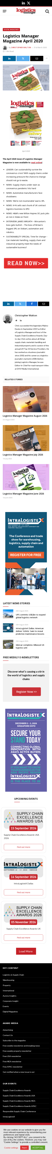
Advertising (8, 1030)
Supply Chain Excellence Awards (17, 1090)
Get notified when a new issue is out (19, 1072)
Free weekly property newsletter (17, 1051)
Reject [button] (24, 1148)
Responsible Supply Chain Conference (19, 1111)
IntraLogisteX (9, 1116)
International (8, 990)
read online (36, 162)
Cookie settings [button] (11, 1148)
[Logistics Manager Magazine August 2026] (26, 399)
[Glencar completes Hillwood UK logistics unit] (8, 644)
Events (6, 1006)
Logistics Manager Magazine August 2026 (25, 415)
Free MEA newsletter (12, 1061)
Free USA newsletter (12, 1056)
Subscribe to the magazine (14, 1040)
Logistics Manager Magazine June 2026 (23, 493)
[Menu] (4, 11)
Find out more (23, 847)
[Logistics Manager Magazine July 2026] (26, 438)
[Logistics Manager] (26, 11)
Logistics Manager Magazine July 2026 (23, 454)
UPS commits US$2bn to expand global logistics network (30, 616)
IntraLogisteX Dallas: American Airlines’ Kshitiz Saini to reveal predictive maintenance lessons (30, 631)
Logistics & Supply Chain (13, 975)
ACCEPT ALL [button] (37, 1148)
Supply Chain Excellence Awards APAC (19, 1106)
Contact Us (8, 1035)
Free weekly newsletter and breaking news (21, 1046)
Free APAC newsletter (12, 1067)
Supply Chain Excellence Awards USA (19, 1095)
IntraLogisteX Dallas (23, 883)
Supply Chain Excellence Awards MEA (19, 1101)
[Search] (47, 11)
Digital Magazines (11, 30)
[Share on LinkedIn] (9, 58)
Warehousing (8, 980)
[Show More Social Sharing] (46, 58)
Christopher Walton (21, 47)
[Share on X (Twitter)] (23, 58)
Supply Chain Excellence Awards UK (24, 928)
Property (7, 985)
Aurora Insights (9, 996)
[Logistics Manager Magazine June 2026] (26, 477)
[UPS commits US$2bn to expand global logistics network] (8, 613)
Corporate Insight (10, 1001)
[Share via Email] (36, 58)
